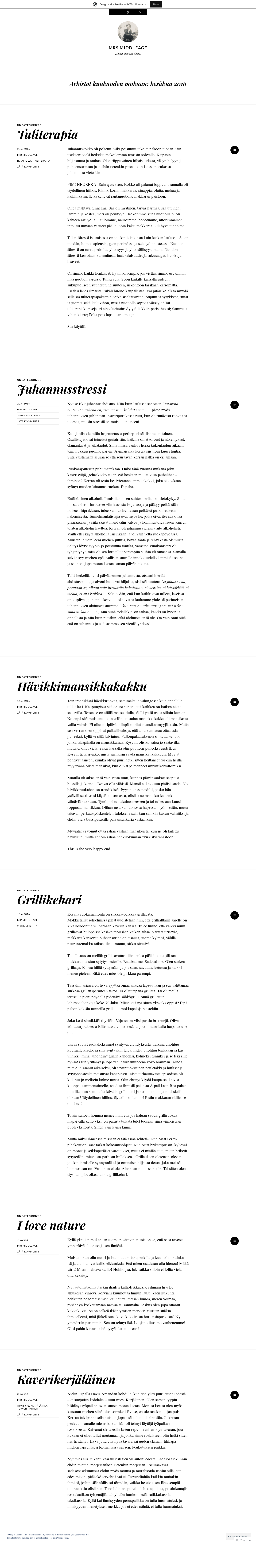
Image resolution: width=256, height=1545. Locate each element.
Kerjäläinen (39, 1405)
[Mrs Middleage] (128, 32)
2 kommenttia (27, 926)
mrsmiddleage (27, 154)
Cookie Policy (63, 1537)
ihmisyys (23, 1405)
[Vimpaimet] (115, 12)
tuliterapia (41, 160)
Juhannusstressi (61, 389)
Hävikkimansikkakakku (82, 686)
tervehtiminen (27, 1408)
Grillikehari (49, 899)
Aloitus (156, 4)
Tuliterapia (47, 134)
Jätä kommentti (28, 166)
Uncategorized (29, 125)
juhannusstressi (29, 415)
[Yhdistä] (128, 12)
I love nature (51, 1225)
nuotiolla (24, 160)
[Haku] (140, 12)
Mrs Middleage (128, 47)
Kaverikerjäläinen (66, 1379)
